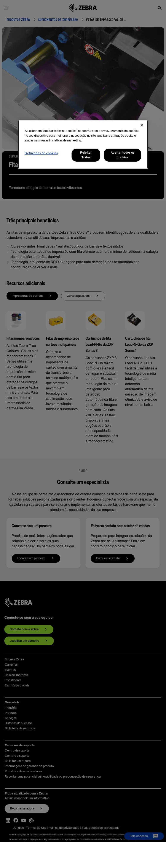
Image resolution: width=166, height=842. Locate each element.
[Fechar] (142, 125)
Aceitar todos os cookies (122, 155)
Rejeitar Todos (86, 155)
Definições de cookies (41, 153)
